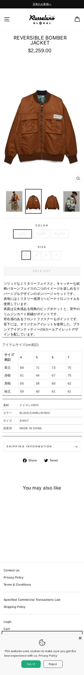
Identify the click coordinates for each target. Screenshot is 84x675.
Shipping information (29, 446)
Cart (7, 629)
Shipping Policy (15, 606)
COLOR (42, 225)
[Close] (80, 638)
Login (8, 621)
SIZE (42, 246)
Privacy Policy (13, 577)
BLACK (59, 233)
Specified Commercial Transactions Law (32, 599)
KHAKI (41, 233)
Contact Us (12, 570)
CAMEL (22, 233)
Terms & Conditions (17, 584)
